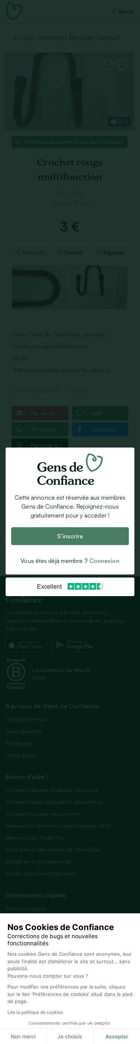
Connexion (104, 561)
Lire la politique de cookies (35, 1012)
